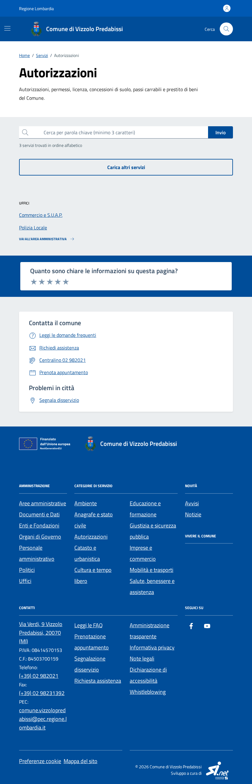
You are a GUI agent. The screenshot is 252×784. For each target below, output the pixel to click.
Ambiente (85, 503)
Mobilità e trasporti (151, 570)
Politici (27, 570)
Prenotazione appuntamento (91, 642)
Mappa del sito (80, 761)
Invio (220, 132)
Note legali (142, 658)
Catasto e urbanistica (87, 553)
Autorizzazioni (91, 536)
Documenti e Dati (39, 514)
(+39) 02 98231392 (42, 693)
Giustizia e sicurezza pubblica (153, 531)
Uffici (25, 581)
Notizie (193, 514)
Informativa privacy (152, 647)
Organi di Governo (40, 536)
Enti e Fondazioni (39, 525)
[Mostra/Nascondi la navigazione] (7, 28)
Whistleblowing (148, 692)
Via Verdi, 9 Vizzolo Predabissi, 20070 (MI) (40, 632)
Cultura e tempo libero (93, 575)
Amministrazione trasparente (149, 631)
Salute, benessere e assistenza (152, 586)
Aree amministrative (42, 503)
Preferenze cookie (40, 761)
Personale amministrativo (36, 553)
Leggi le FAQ (88, 625)
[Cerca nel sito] (226, 29)
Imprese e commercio (143, 553)
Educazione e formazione (145, 509)
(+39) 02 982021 (38, 676)
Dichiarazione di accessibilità (148, 675)
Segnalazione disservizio (89, 664)
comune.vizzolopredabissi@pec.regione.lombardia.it (43, 719)
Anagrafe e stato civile (93, 520)
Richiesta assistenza (97, 681)
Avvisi (192, 503)
